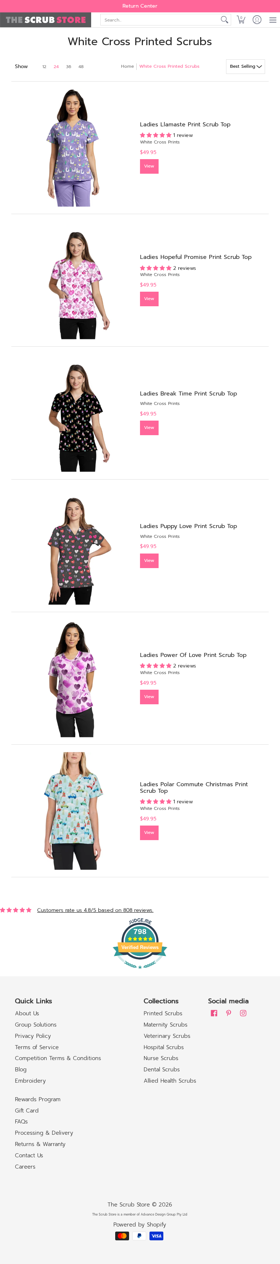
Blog (21, 1070)
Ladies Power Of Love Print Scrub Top (193, 655)
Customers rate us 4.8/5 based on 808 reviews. (95, 910)
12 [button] (44, 66)
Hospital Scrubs (164, 1047)
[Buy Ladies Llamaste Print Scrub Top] (74, 147)
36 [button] (68, 66)
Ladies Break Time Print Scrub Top (188, 393)
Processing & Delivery (44, 1133)
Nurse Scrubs (161, 1058)
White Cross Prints (160, 142)
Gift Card (27, 1111)
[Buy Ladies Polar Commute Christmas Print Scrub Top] (74, 811)
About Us (27, 1013)
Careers (25, 1167)
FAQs (21, 1122)
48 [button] (80, 66)
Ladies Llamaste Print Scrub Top (185, 124)
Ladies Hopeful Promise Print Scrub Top (196, 257)
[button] (241, 19)
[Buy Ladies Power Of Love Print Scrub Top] (74, 678)
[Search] (224, 19)
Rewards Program (38, 1099)
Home (127, 66)
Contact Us (29, 1155)
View (149, 166)
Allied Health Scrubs (170, 1081)
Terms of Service (37, 1047)
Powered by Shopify (139, 1225)
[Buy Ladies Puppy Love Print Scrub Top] (74, 546)
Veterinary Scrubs (167, 1036)
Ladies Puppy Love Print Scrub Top (188, 526)
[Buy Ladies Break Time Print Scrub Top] (74, 413)
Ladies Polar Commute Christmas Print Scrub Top (194, 787)
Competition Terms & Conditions (58, 1058)
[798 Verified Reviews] (140, 973)
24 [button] (56, 66)
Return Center (140, 6)
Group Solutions (36, 1025)
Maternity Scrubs (165, 1025)
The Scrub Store (129, 1205)
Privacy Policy (33, 1036)
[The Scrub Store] (45, 19)
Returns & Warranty (40, 1144)
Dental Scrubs (162, 1070)
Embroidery (30, 1081)
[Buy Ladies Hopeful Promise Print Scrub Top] (74, 280)
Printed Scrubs (163, 1013)
